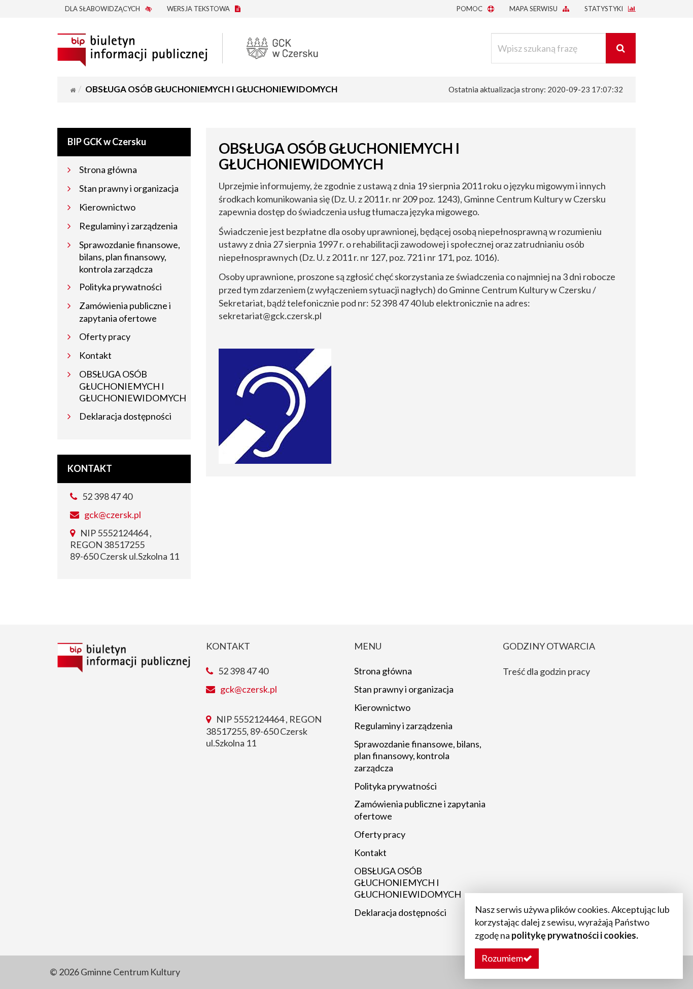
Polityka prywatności (120, 286)
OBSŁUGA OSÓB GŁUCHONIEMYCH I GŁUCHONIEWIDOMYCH (132, 386)
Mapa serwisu (534, 9)
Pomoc (470, 9)
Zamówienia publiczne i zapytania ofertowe (420, 809)
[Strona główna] (73, 90)
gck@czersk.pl (112, 514)
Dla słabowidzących (103, 9)
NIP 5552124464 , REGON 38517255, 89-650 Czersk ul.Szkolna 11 (264, 730)
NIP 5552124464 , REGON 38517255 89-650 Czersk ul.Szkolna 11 (124, 544)
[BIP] (132, 47)
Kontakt (95, 355)
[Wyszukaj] (621, 48)
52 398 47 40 (106, 496)
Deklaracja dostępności (125, 416)
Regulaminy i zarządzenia (128, 225)
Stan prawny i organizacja (129, 188)
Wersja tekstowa (199, 9)
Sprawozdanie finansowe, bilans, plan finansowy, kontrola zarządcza (129, 257)
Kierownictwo (107, 207)
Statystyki (604, 9)
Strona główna (108, 169)
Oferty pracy (104, 336)
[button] (507, 958)
